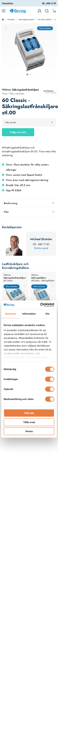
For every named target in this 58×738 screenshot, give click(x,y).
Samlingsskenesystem (26, 19)
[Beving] (18, 11)
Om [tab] (47, 313)
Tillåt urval (29, 422)
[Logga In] (39, 10)
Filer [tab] (6, 212)
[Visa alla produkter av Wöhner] (50, 91)
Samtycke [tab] (10, 313)
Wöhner (6, 90)
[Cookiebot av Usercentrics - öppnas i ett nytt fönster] (41, 305)
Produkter (11, 19)
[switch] (49, 379)
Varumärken (7, 3)
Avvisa (29, 431)
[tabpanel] (29, 51)
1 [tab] (27, 74)
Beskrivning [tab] (10, 203)
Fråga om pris (18, 132)
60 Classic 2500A (44, 19)
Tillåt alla (29, 413)
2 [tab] (30, 74)
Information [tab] (29, 313)
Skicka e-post (41, 248)
